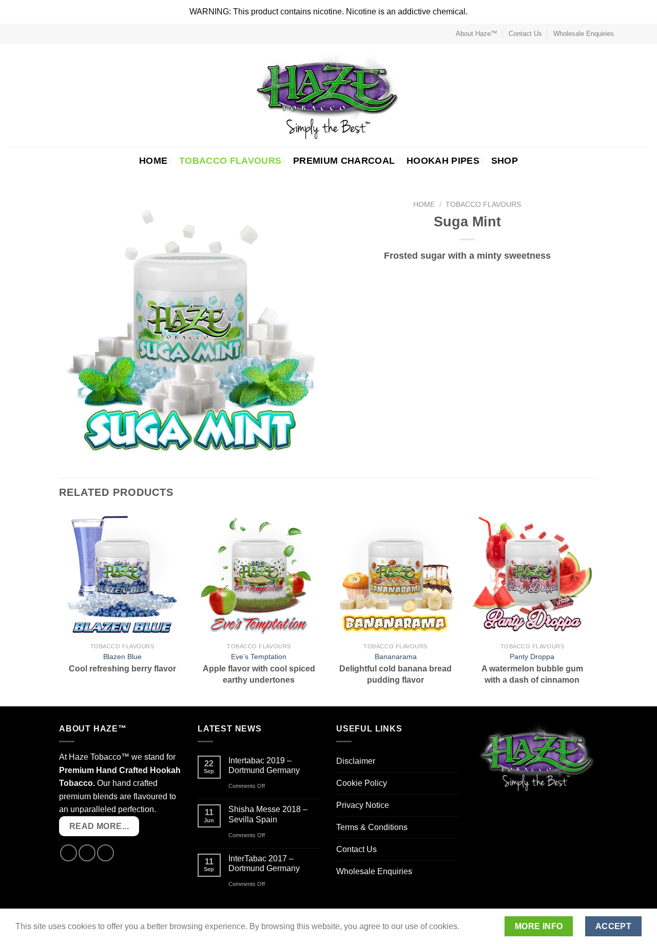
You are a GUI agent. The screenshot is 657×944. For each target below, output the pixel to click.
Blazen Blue (122, 656)
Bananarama (396, 656)
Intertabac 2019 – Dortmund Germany (264, 765)
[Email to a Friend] (479, 275)
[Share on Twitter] (467, 275)
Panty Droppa (532, 656)
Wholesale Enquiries (583, 33)
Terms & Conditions (372, 827)
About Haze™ (476, 33)
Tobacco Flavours (483, 204)
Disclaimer (355, 761)
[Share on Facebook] (454, 275)
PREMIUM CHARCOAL (344, 161)
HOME (153, 161)
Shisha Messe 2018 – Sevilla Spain (267, 814)
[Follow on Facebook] (625, 33)
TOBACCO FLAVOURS (230, 161)
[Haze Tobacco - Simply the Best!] (328, 95)
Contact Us (525, 33)
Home (424, 204)
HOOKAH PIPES (443, 161)
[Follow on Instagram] (634, 33)
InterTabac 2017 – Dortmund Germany (264, 863)
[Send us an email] (644, 33)
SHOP (504, 161)
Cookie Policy (361, 783)
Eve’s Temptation (258, 656)
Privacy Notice (362, 805)
